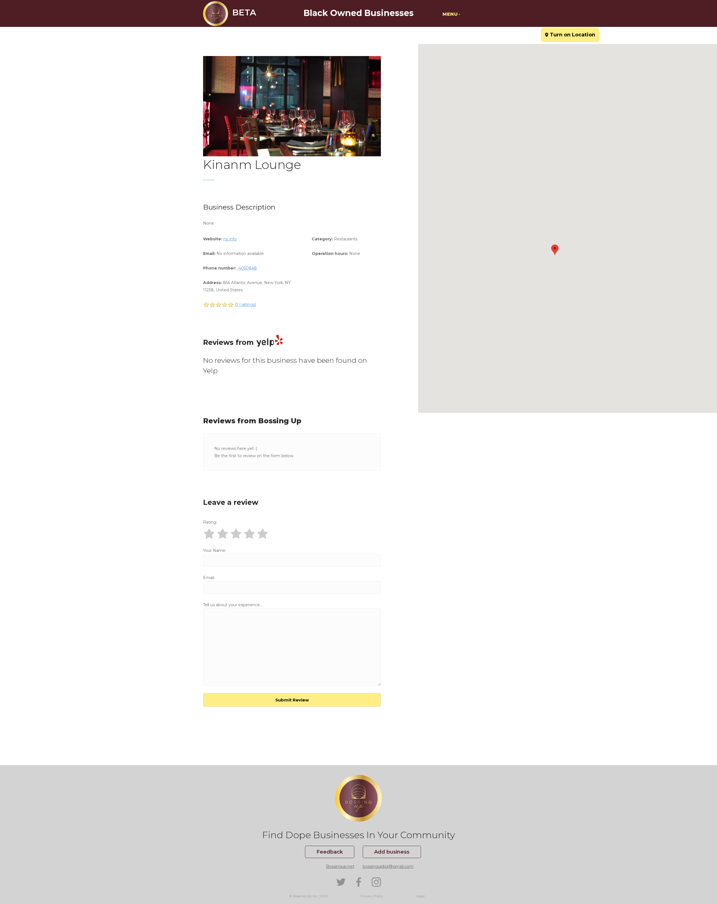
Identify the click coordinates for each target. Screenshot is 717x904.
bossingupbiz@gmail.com (388, 866)
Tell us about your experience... (232, 604)
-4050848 (247, 268)
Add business (391, 852)
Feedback (329, 852)
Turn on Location (570, 33)
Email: (209, 577)
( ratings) (245, 304)
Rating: (210, 522)
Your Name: (214, 550)
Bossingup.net (340, 866)
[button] (554, 250)
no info (230, 238)
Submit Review (292, 700)
